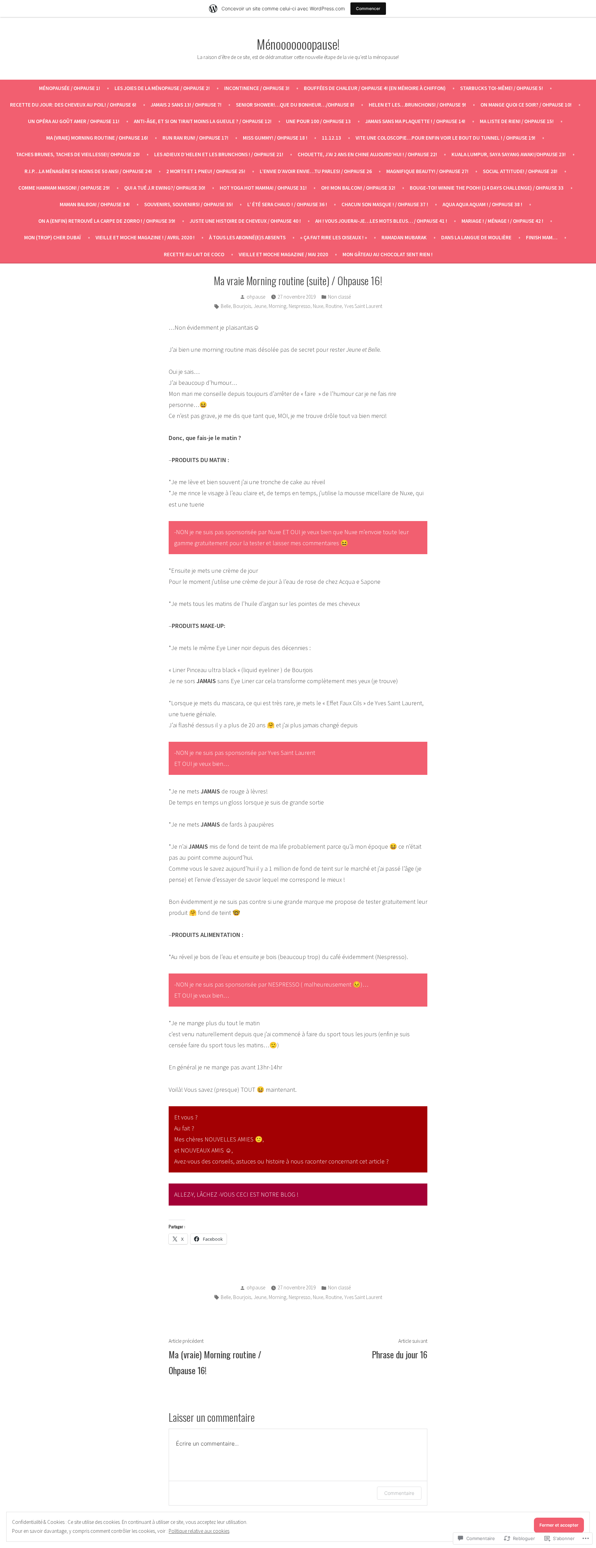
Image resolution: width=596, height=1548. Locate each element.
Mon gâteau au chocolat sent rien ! (387, 254)
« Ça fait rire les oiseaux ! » (333, 237)
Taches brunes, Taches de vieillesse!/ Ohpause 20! (78, 154)
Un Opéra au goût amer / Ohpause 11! (73, 121)
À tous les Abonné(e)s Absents (247, 237)
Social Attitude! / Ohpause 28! (520, 171)
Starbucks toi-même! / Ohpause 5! (501, 88)
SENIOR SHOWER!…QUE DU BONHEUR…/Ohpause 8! (295, 104)
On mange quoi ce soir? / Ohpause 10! (526, 104)
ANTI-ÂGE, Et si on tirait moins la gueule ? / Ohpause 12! (202, 121)
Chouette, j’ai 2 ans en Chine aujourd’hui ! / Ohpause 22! (367, 154)
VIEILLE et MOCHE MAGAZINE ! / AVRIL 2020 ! (145, 237)
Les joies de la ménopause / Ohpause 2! (162, 88)
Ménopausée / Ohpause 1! (69, 88)
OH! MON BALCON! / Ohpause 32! (358, 187)
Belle (226, 306)
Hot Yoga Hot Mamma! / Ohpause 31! (263, 187)
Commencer (368, 8)
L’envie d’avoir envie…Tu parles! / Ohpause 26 (316, 171)
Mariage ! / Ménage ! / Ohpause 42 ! (502, 221)
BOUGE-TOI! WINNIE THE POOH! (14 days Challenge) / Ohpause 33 (487, 187)
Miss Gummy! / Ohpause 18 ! (275, 137)
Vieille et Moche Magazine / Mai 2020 (283, 254)
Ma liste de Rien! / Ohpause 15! (517, 121)
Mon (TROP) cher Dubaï (52, 237)
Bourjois (242, 306)
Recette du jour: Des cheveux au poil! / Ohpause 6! (73, 104)
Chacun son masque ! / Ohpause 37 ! (384, 204)
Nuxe (318, 306)
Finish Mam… (541, 237)
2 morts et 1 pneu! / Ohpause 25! (205, 171)
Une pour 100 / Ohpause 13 (318, 121)
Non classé (339, 296)
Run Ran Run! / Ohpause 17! (195, 137)
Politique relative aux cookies (199, 1531)
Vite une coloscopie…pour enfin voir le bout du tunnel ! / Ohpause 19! (445, 137)
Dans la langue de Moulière (476, 237)
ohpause (256, 296)
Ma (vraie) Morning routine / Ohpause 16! (97, 137)
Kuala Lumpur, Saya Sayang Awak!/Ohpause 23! (508, 154)
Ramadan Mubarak (404, 237)
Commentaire (399, 1493)
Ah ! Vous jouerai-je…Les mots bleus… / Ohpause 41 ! (381, 221)
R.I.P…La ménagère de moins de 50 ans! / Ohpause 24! (88, 171)
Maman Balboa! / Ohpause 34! (95, 204)
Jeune (260, 306)
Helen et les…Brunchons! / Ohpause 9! (417, 104)
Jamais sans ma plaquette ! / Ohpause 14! (415, 121)
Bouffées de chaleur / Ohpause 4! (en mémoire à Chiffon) (375, 88)
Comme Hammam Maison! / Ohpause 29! (64, 187)
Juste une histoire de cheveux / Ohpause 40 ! (245, 221)
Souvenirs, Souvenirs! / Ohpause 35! (188, 204)
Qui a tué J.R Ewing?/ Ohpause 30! (164, 187)
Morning (277, 306)
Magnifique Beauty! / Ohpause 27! (427, 171)
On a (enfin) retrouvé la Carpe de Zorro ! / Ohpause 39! (106, 221)
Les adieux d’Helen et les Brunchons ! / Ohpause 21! (218, 154)
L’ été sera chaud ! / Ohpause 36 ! (287, 204)
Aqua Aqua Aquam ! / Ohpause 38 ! (482, 204)
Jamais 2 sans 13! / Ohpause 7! (186, 104)
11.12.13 (331, 137)
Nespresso (299, 306)
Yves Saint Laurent (363, 306)
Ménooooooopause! (298, 43)
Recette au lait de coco (194, 254)
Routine (334, 306)
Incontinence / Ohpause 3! (256, 88)
